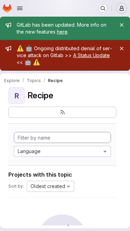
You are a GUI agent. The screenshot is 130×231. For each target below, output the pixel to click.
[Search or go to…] (103, 8)
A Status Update (91, 55)
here (62, 32)
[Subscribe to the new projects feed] (62, 112)
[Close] (122, 25)
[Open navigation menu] (19, 8)
